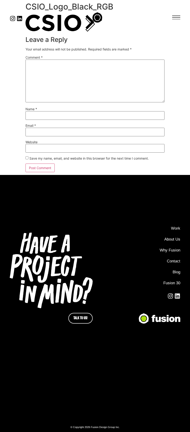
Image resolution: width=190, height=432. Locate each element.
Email (30, 125)
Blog (176, 272)
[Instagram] (13, 18)
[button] (176, 17)
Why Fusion (170, 250)
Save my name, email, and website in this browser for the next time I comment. (89, 158)
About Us (172, 239)
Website (31, 142)
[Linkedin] (19, 18)
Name (31, 109)
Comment (34, 57)
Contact (173, 261)
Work (175, 228)
